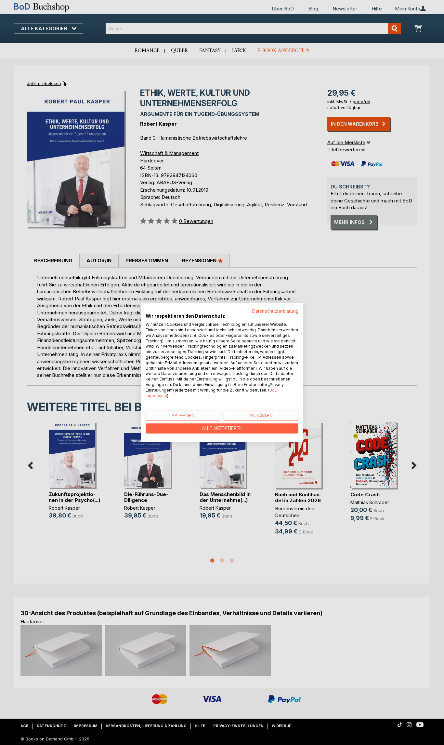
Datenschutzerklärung (275, 310)
